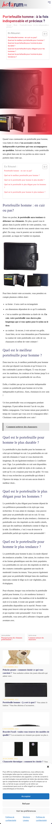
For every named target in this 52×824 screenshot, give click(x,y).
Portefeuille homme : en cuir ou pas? (22, 37)
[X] (15, 64)
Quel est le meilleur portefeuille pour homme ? (26, 40)
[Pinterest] (21, 64)
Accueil (8, 25)
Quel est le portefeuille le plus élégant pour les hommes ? (26, 50)
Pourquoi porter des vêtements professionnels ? (11, 639)
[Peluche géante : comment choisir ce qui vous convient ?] (26, 657)
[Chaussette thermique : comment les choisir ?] (26, 749)
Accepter (26, 796)
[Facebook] (9, 64)
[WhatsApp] (27, 64)
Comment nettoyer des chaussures (36, 639)
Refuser (26, 803)
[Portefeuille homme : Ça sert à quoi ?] (26, 690)
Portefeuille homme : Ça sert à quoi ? (19, 702)
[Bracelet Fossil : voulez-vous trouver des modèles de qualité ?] (26, 719)
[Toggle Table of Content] (44, 34)
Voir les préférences (26, 811)
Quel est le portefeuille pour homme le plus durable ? (25, 44)
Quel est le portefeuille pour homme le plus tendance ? (25, 55)
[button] (48, 766)
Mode (15, 25)
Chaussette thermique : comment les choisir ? (23, 761)
